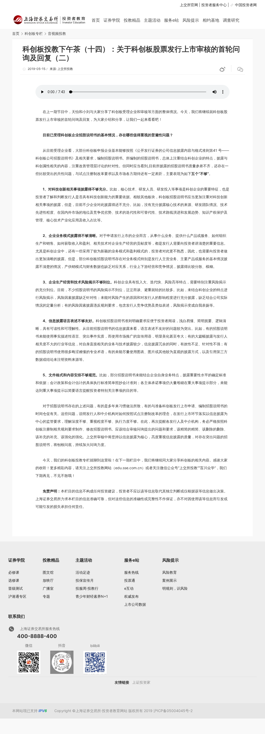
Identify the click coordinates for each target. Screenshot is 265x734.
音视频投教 (57, 33)
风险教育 (169, 572)
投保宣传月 (85, 580)
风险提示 (190, 20)
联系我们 (16, 616)
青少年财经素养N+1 (92, 596)
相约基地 (211, 20)
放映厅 (48, 580)
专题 (46, 596)
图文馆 (48, 572)
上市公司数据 (135, 604)
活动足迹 (83, 572)
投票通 (129, 580)
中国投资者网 (246, 5)
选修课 (13, 580)
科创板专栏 (34, 33)
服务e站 (171, 20)
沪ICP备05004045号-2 (173, 710)
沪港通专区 (17, 596)
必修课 (13, 572)
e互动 (129, 588)
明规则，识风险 (175, 588)
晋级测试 (15, 588)
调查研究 (231, 20)
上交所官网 (189, 5)
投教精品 (132, 20)
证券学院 (112, 20)
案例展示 (169, 580)
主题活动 (152, 20)
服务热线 (131, 572)
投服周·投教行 (87, 588)
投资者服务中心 (214, 5)
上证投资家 (141, 682)
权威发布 (131, 596)
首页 (96, 20)
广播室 (48, 588)
